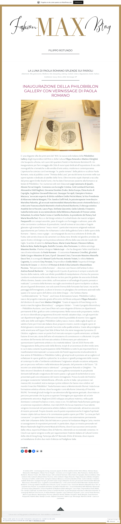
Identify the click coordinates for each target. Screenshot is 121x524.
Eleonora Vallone (90, 475)
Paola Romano (93, 494)
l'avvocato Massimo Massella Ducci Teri (85, 485)
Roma (60, 77)
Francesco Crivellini (28, 479)
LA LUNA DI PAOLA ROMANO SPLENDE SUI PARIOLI (60, 70)
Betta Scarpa (46, 475)
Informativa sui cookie (39, 520)
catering (64, 74)
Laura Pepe (76, 488)
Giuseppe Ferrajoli (40, 481)
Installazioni (48, 77)
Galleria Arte (40, 479)
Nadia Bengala (82, 494)
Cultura (76, 74)
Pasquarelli (26, 496)
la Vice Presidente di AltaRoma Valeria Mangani (56, 488)
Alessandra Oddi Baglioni (31, 473)
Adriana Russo (93, 471)
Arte (51, 74)
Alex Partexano (83, 473)
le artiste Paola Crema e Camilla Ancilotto (50, 490)
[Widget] (60, 509)
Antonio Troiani (33, 475)
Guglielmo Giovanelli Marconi (52, 483)
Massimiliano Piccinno (45, 494)
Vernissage (70, 77)
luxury (55, 77)
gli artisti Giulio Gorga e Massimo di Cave (61, 481)
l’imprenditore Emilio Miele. (90, 488)
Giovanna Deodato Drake (72, 479)
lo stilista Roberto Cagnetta (53, 492)
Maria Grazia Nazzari (30, 494)
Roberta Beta (34, 496)
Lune (82, 492)
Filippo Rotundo (69, 477)
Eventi (91, 74)
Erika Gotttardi (59, 477)
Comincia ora (78, 2)
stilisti (64, 77)
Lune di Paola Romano (92, 492)
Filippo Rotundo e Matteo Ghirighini (87, 477)
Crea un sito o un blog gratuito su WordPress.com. (24, 514)
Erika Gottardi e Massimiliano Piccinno (40, 477)
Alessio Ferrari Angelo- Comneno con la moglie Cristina (58, 473)
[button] (60, 126)
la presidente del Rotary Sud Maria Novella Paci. (53, 486)
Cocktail (70, 74)
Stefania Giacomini (57, 496)
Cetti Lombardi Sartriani (59, 475)
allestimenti (25, 74)
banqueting (57, 74)
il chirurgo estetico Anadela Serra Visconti (41, 485)
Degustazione (83, 74)
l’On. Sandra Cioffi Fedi (28, 490)
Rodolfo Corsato (45, 496)
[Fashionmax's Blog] (60, 26)
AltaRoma (45, 74)
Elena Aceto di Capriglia (76, 475)
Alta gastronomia (35, 74)
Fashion (96, 74)
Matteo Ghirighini (71, 494)
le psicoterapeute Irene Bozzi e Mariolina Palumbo (81, 490)
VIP (76, 77)
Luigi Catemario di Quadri (71, 492)
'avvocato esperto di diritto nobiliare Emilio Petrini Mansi (68, 471)
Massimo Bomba (58, 494)
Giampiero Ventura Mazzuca (54, 479)
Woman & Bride (86, 496)
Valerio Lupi (68, 496)
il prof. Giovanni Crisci (63, 485)
